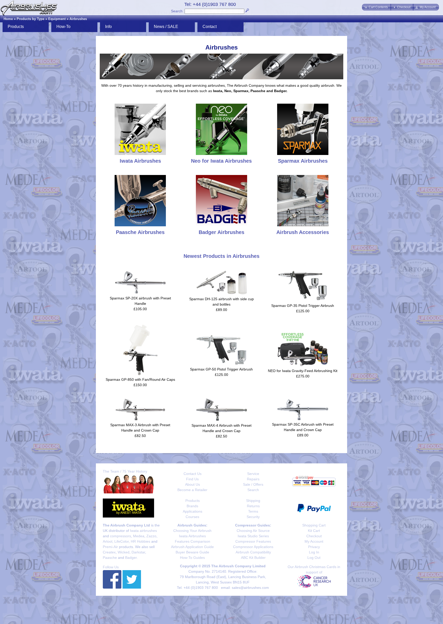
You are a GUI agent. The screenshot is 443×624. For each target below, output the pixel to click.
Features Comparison (192, 541)
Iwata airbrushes (143, 531)
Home (8, 19)
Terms (253, 511)
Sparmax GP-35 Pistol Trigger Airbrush (302, 306)
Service (253, 474)
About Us (192, 484)
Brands (192, 506)
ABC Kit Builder (253, 557)
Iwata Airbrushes (192, 536)
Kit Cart (314, 531)
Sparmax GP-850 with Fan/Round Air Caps (140, 379)
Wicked (123, 552)
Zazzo (151, 536)
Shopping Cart (314, 525)
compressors (120, 536)
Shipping (253, 501)
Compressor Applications (253, 547)
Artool (107, 541)
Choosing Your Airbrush (192, 531)
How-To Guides (192, 557)
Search (177, 11)
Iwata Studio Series (253, 536)
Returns (253, 506)
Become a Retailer (192, 490)
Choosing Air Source (253, 531)
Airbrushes (78, 19)
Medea (138, 536)
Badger (131, 557)
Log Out (313, 557)
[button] (376, 7)
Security (253, 517)
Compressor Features (253, 541)
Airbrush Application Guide (192, 547)
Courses (192, 517)
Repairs (253, 479)
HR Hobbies (140, 541)
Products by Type (30, 19)
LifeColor (121, 541)
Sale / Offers (253, 484)
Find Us (192, 479)
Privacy (314, 547)
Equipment (57, 19)
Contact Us (193, 474)
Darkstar (138, 552)
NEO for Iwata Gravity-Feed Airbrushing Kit (302, 371)
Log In (314, 552)
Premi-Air (110, 547)
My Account (314, 541)
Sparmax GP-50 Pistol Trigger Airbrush (221, 369)
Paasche (110, 557)
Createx (109, 552)
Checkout (314, 536)
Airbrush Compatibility (253, 552)
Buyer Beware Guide (192, 552)
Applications (192, 511)
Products (192, 501)
